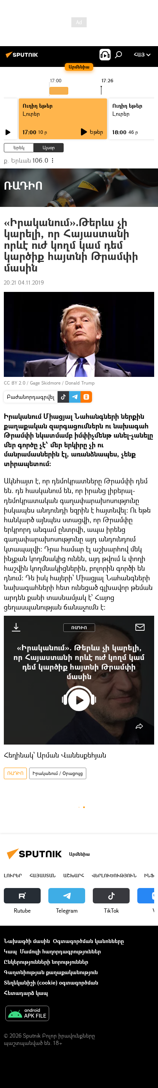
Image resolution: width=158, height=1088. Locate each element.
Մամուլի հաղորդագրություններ (60, 951)
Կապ (10, 951)
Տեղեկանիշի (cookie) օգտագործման (51, 982)
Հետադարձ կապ (26, 992)
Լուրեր (31, 113)
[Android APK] (27, 1014)
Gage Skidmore (45, 383)
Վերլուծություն (114, 875)
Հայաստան (43, 875)
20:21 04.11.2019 (24, 282)
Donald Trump (80, 383)
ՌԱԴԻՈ (79, 627)
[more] (139, 726)
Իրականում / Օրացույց (58, 773)
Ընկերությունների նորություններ (46, 961)
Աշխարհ (73, 875)
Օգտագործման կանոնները (88, 941)
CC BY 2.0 (14, 383)
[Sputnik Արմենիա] (23, 57)
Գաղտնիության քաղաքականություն (51, 972)
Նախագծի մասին (27, 941)
